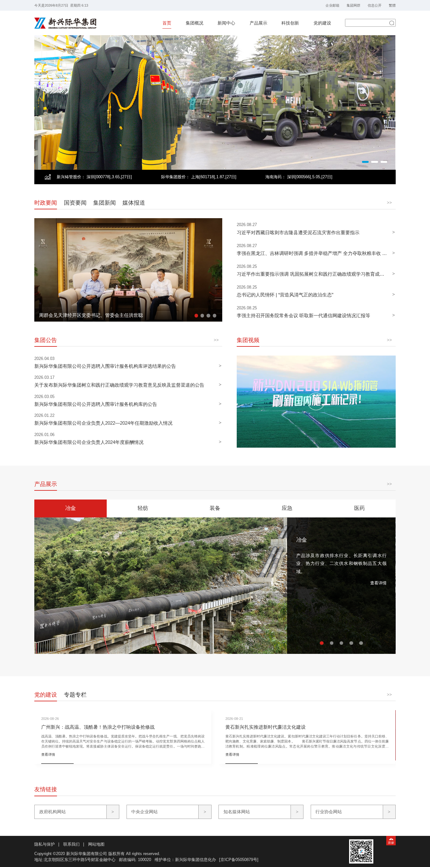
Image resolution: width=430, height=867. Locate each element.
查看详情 (378, 583)
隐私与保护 (44, 844)
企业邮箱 (332, 5)
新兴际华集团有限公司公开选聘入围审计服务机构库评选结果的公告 (105, 366)
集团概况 (194, 22)
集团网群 (353, 5)
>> (389, 202)
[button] (365, 162)
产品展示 (258, 22)
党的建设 (322, 22)
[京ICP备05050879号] (238, 859)
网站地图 (96, 844)
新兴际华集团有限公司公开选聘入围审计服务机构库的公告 (95, 404)
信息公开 (375, 5)
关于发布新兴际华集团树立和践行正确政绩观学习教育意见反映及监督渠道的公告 (119, 385)
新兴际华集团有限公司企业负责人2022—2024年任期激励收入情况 (103, 423)
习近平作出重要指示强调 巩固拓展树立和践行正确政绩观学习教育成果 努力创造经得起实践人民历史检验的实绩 (312, 274)
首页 (166, 22)
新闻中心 (226, 22)
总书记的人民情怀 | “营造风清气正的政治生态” (285, 294)
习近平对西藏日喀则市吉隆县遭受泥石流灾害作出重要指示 (298, 232)
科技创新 (290, 22)
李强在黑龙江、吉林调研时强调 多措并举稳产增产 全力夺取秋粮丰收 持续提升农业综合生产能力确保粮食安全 (312, 253)
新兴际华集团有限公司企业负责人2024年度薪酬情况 (89, 442)
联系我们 (71, 844)
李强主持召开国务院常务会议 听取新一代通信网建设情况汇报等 (303, 315)
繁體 (392, 5)
